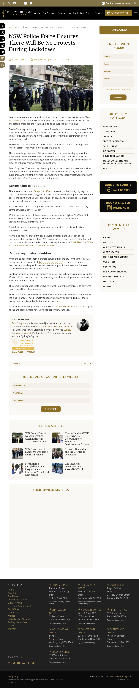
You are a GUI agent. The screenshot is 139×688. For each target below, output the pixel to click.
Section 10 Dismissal (114, 141)
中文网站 (107, 286)
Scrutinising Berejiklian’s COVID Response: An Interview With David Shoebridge (37, 469)
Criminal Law (64, 13)
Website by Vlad (124, 679)
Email (14, 352)
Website (22, 352)
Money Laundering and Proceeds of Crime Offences (117, 162)
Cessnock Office (61, 651)
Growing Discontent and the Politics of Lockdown (76, 452)
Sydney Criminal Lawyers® (120, 676)
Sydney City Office (62, 584)
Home (11, 27)
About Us (108, 237)
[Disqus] (51, 530)
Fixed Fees (108, 242)
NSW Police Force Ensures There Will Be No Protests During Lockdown (43, 43)
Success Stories (94, 13)
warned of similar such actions (71, 306)
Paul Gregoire (22, 59)
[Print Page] (2, 65)
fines (57, 301)
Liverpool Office (119, 584)
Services (107, 136)
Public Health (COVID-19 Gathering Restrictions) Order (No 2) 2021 (51, 244)
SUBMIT (118, 97)
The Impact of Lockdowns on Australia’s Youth (74, 467)
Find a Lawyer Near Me (115, 271)
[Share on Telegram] (2, 52)
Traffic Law (78, 13)
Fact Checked (68, 60)
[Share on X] (2, 32)
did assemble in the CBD (51, 262)
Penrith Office (118, 609)
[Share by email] (2, 58)
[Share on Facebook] (2, 26)
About (37, 13)
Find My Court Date (113, 276)
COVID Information (113, 156)
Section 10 (108, 281)
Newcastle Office (90, 609)
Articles (19, 27)
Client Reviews (111, 252)
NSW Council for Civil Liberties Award (54, 326)
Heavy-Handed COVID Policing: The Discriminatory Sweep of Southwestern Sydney (77, 439)
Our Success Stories (114, 247)
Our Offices (109, 262)
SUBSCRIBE (50, 409)
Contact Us (109, 267)
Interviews (109, 151)
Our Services (49, 13)
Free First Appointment (115, 257)
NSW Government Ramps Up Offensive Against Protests (36, 452)
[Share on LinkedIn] (2, 39)
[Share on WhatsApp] (2, 45)
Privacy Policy (13, 676)
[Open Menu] (135, 13)
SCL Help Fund (110, 146)
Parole (107, 168)
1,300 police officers (42, 191)
